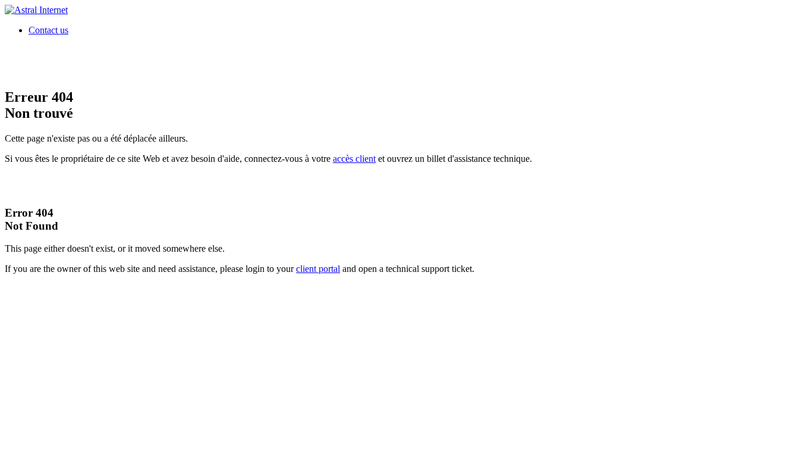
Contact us (48, 30)
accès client (354, 159)
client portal (318, 269)
